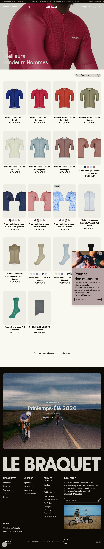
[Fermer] (100, 253)
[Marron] (94, 167)
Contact (47, 485)
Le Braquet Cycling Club (51, 541)
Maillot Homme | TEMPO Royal (14, 118)
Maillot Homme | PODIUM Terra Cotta (64, 118)
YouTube (6, 490)
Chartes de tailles (51, 499)
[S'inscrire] (99, 299)
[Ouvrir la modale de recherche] (90, 7)
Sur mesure (28, 486)
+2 (48, 274)
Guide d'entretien (50, 492)
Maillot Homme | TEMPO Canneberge (39, 118)
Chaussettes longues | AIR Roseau (39, 278)
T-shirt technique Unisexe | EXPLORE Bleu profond (14, 225)
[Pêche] (88, 167)
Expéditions (48, 503)
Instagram (7, 486)
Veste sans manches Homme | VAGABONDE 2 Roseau (15, 276)
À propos (27, 483)
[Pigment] (45, 274)
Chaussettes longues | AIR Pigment (64, 278)
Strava (5, 497)
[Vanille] (31, 274)
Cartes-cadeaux (30, 493)
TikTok (6, 493)
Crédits (98, 542)
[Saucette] (91, 167)
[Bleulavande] (37, 274)
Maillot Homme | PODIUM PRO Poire (14, 168)
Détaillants (28, 490)
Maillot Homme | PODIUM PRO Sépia (64, 168)
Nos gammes (49, 496)
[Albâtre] (40, 274)
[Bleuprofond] (85, 167)
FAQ (45, 489)
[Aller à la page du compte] (94, 7)
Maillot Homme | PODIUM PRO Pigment (39, 168)
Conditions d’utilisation (12, 528)
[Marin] (43, 274)
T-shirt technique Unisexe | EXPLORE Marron (89, 171)
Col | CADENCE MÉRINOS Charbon (39, 328)
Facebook (7, 483)
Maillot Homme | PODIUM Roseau (89, 118)
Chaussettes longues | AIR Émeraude (14, 328)
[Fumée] (34, 274)
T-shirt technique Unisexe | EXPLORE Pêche (39, 225)
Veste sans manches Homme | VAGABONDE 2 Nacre (90, 223)
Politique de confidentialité (13, 531)
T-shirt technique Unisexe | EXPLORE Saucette (64, 225)
